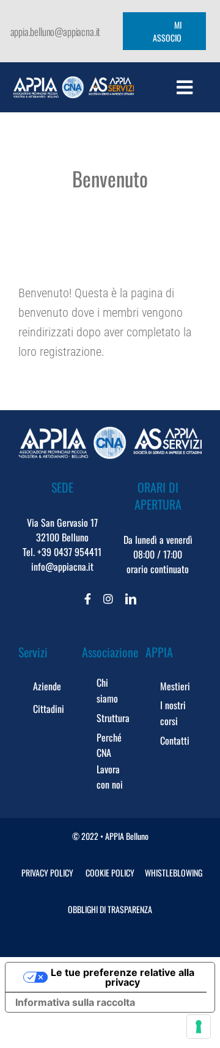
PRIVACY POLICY (47, 872)
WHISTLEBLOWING (173, 872)
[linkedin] (130, 598)
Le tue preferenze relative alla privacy (122, 977)
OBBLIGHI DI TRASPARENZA (110, 909)
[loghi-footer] (110, 432)
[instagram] (108, 598)
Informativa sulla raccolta (75, 1002)
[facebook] (87, 598)
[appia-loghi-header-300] (73, 82)
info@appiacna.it (62, 566)
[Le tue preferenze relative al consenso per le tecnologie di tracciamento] (198, 1026)
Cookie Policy (110, 872)
